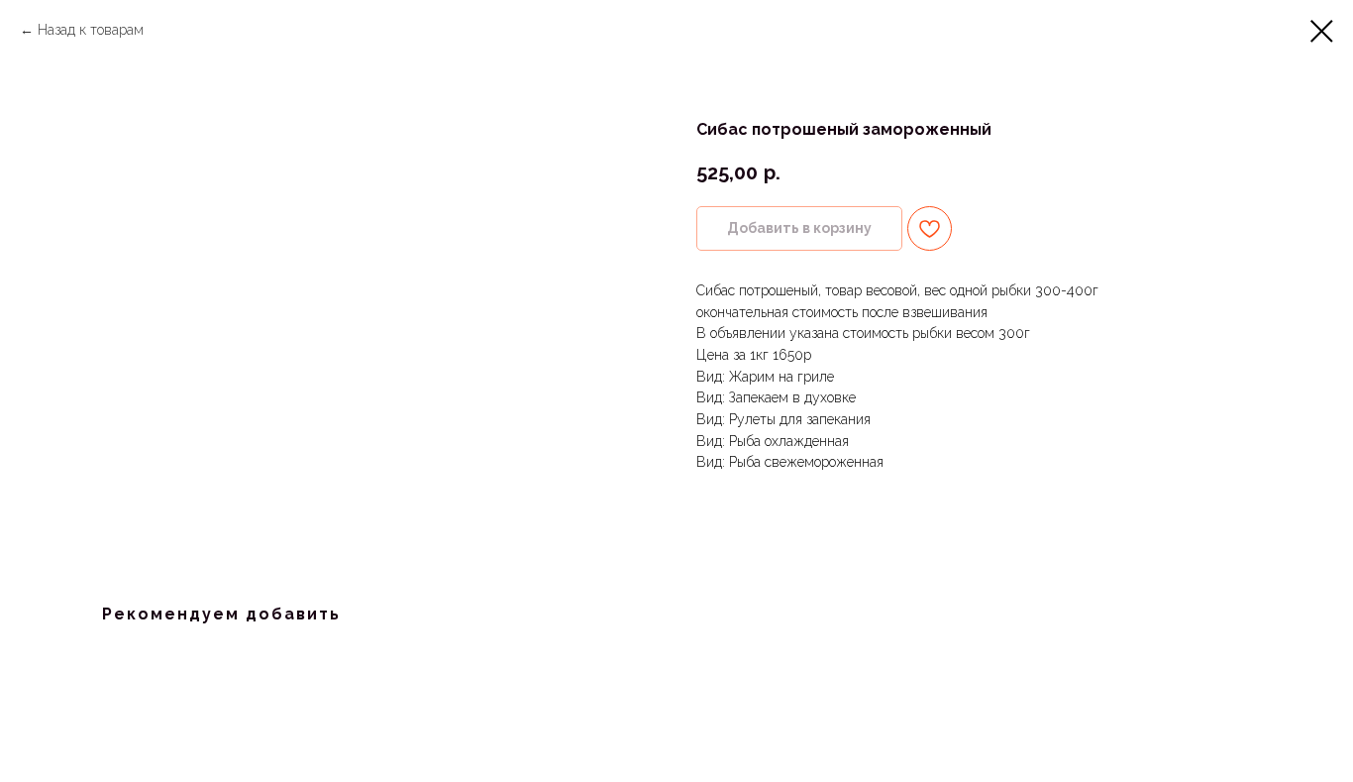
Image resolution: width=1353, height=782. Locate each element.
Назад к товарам (91, 30)
